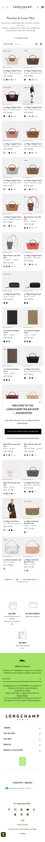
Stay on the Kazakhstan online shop (23, 438)
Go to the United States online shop (23, 431)
